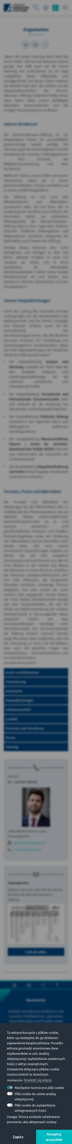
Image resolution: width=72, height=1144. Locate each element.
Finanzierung (16, 681)
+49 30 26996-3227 (27, 849)
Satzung (12, 747)
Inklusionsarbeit (18, 709)
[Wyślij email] (35, 44)
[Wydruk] (25, 44)
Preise (10, 737)
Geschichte (14, 691)
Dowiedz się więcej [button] (38, 1080)
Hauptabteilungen (19, 700)
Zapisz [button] (18, 1136)
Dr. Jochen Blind (22, 781)
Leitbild (12, 719)
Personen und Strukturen (25, 728)
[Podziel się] (45, 44)
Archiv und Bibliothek (22, 672)
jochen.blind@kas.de (29, 843)
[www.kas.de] (16, 8)
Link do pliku (36, 951)
